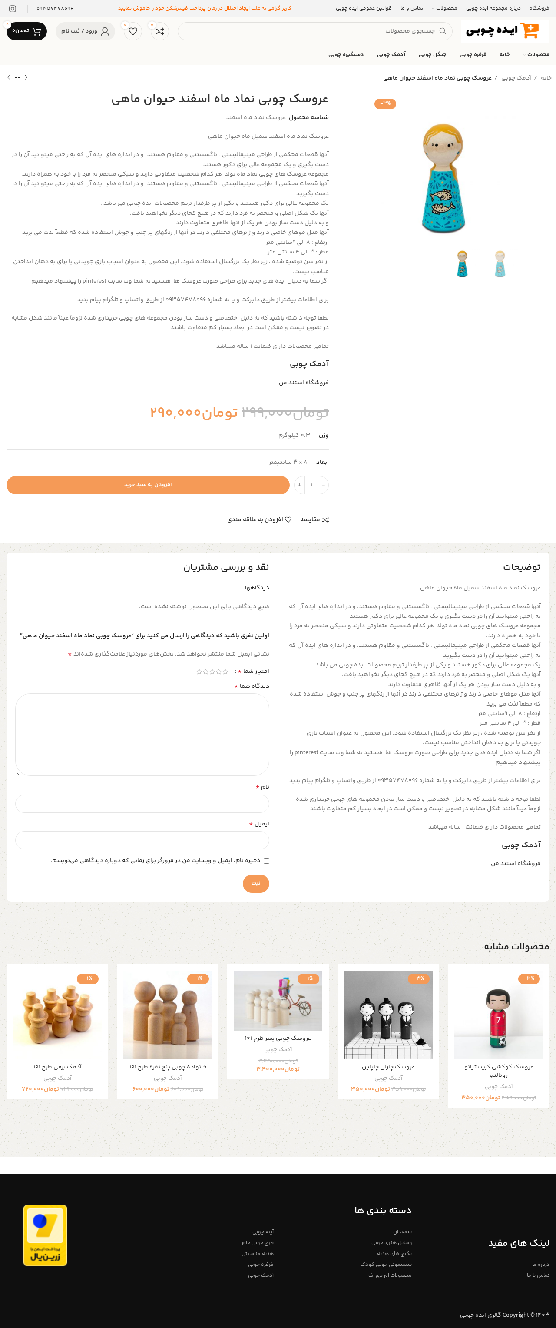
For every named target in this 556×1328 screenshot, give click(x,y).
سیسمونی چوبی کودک (386, 1265)
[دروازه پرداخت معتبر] (45, 1235)
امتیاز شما (253, 671)
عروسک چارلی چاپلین (388, 1067)
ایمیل (259, 824)
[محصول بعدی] (8, 77)
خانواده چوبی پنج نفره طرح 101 (167, 1067)
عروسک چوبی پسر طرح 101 (278, 1038)
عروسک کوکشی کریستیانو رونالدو (498, 1071)
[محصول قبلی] (26, 77)
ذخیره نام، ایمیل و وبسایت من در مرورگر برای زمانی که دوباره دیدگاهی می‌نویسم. (155, 860)
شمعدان (402, 1232)
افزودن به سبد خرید (148, 484)
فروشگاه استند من (304, 383)
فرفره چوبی (261, 1265)
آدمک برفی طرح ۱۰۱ (57, 1067)
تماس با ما (538, 1275)
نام (262, 787)
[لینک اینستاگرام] (13, 8)
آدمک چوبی (515, 78)
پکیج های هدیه (394, 1254)
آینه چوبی (263, 1232)
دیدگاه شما (251, 686)
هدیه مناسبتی (258, 1254)
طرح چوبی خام (258, 1243)
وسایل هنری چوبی (391, 1243)
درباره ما (540, 1265)
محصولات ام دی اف (389, 1275)
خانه (545, 78)
